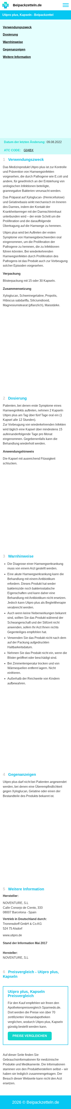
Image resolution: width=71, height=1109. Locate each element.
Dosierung (10, 34)
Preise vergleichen (29, 1035)
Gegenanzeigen (14, 49)
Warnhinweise (13, 42)
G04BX (29, 150)
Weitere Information (17, 57)
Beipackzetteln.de (27, 5)
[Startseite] (5, 5)
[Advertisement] (35, 101)
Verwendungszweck (17, 27)
